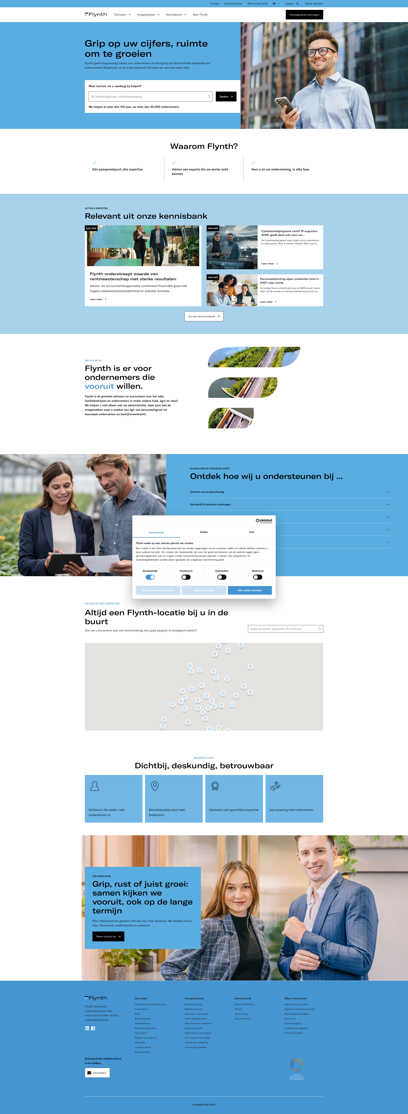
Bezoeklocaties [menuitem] (233, 3)
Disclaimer (290, 1018)
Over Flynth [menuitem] (200, 14)
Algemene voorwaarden (296, 1004)
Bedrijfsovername (193, 1009)
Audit (137, 1013)
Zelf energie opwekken (196, 1047)
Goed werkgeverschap (196, 1018)
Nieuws (238, 1009)
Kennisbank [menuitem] (174, 14)
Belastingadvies (143, 1018)
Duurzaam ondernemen (196, 1013)
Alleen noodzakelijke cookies (158, 590)
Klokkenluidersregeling (296, 1028)
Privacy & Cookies (294, 1033)
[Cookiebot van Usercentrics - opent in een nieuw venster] (258, 521)
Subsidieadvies (142, 1052)
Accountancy (141, 1009)
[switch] (186, 577)
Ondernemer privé (194, 1028)
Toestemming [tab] (156, 532)
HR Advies (140, 1042)
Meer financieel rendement (198, 1023)
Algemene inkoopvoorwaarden (300, 1009)
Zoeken (224, 96)
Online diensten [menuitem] (314, 3)
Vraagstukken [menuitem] (146, 14)
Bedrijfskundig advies (146, 1028)
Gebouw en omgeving (145, 1037)
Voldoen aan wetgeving (196, 1042)
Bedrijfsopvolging (193, 1004)
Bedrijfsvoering (142, 1023)
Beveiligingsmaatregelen (297, 1013)
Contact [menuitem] (214, 3)
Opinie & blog (241, 1013)
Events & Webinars (244, 1004)
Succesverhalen (243, 1018)
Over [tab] (252, 531)
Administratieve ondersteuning (150, 1004)
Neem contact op (106, 936)
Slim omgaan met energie (197, 1037)
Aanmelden (99, 1072)
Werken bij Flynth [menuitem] (257, 3)
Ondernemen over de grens (198, 1033)
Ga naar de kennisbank (201, 316)
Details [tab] (204, 531)
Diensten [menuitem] (120, 14)
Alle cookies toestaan (250, 590)
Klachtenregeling (293, 1023)
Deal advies (141, 1033)
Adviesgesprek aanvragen (304, 14)
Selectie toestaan (204, 590)
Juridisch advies (143, 1047)
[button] (243, 687)
